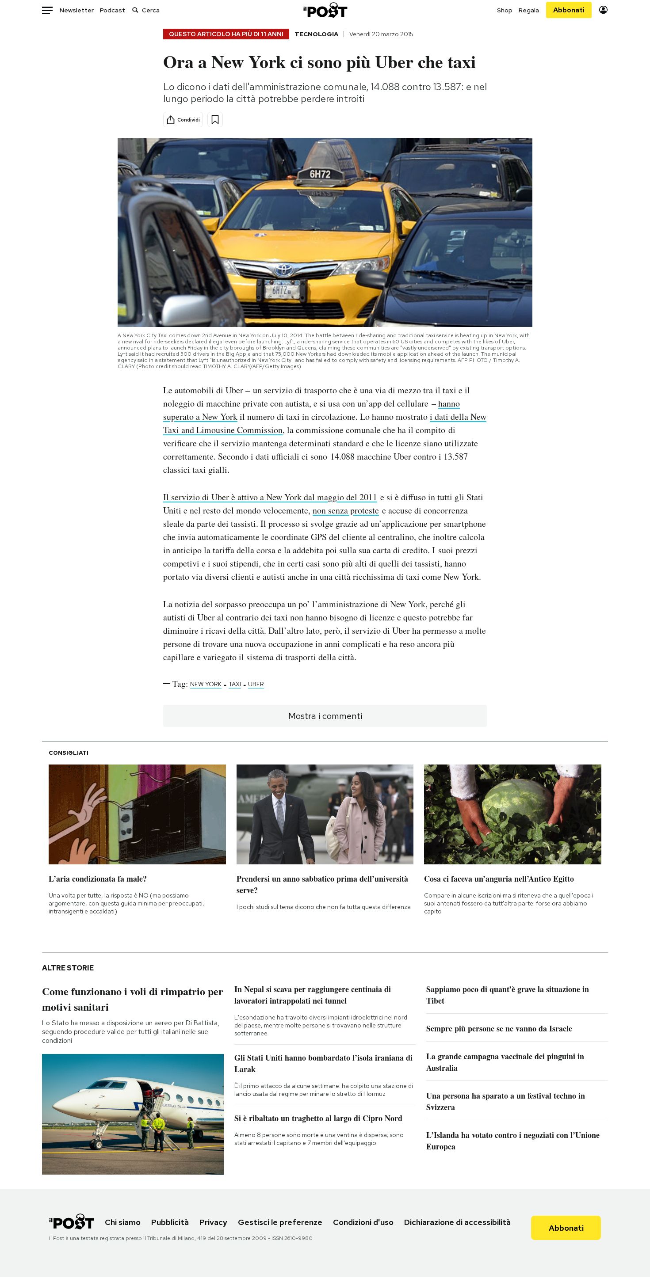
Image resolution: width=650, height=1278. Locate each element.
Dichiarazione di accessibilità (457, 1222)
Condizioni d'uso (363, 1222)
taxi (235, 684)
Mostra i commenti (325, 716)
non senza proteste (346, 510)
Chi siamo (123, 1222)
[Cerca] (135, 10)
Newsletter (77, 10)
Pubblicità (170, 1222)
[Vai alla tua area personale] (603, 10)
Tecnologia (316, 34)
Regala (529, 10)
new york (206, 684)
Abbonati (569, 10)
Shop (504, 10)
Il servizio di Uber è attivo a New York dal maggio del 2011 (270, 497)
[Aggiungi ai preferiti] (215, 119)
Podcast (112, 10)
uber (256, 684)
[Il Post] (325, 10)
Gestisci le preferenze (280, 1222)
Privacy (213, 1222)
